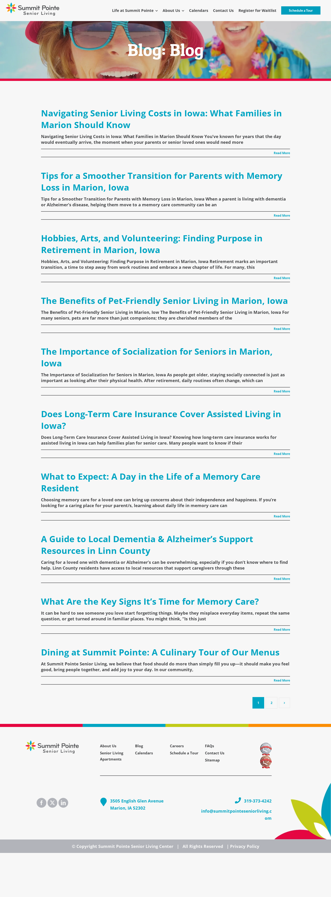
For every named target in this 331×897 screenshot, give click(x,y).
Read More (282, 153)
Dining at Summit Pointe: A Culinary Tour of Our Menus (160, 652)
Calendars (144, 753)
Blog (139, 745)
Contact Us (214, 753)
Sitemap (212, 760)
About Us (108, 745)
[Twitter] (52, 803)
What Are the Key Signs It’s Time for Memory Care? (150, 601)
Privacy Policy (244, 846)
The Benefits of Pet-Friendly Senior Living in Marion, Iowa (164, 300)
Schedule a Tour (184, 753)
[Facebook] (41, 803)
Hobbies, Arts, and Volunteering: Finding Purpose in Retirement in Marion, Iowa (152, 244)
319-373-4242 (258, 801)
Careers (177, 745)
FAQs (209, 745)
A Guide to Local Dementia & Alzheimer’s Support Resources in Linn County (147, 544)
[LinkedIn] (63, 803)
